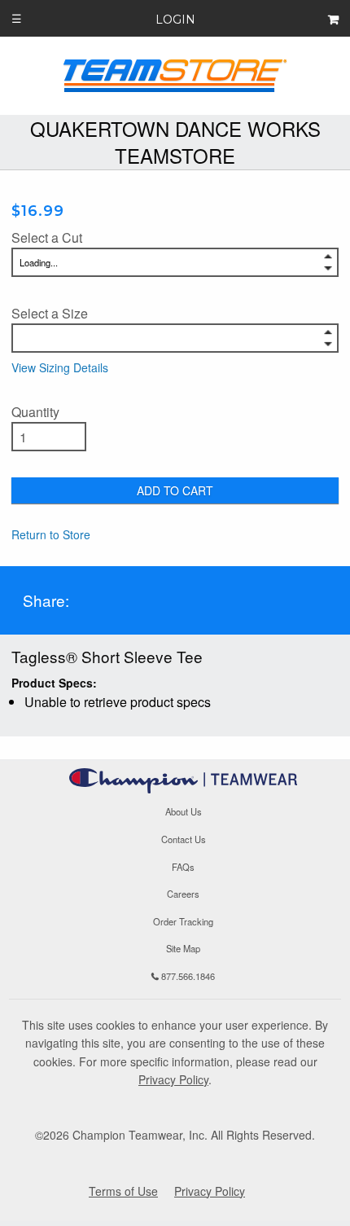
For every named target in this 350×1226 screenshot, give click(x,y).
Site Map (183, 949)
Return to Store (50, 534)
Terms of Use (123, 1191)
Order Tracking (183, 921)
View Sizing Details (59, 367)
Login (175, 19)
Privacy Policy (173, 1079)
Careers (183, 893)
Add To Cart (175, 490)
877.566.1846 (187, 975)
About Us (183, 812)
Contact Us (183, 839)
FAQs (183, 866)
